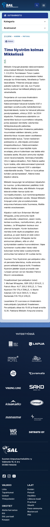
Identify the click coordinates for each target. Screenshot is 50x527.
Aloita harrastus (9, 510)
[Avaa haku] (36, 5)
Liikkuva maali (34, 499)
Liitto (4, 489)
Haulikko (31, 495)
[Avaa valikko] (43, 5)
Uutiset (5, 495)
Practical (31, 502)
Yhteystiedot (8, 499)
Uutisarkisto (15, 15)
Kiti (3, 513)
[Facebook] (4, 476)
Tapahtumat (8, 492)
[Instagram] (9, 476)
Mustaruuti (32, 511)
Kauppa (5, 519)
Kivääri (17, 36)
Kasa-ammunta (34, 508)
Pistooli (26, 36)
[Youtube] (14, 476)
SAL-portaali (8, 516)
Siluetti (30, 505)
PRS (29, 515)
